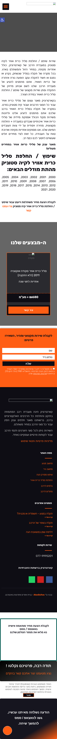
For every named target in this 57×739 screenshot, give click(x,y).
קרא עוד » (49, 517)
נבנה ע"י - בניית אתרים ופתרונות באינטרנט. (28, 595)
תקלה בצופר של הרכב (41, 522)
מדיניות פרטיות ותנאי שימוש (37, 441)
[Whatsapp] (32, 579)
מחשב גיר (48, 469)
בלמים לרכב (47, 485)
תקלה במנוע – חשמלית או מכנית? (35, 513)
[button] (5, 6)
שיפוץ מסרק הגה (45, 474)
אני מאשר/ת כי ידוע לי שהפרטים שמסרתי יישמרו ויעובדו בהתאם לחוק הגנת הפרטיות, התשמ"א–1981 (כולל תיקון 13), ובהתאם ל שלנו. (30, 371)
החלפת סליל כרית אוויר (41, 480)
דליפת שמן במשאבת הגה (39, 532)
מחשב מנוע (47, 463)
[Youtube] (40, 579)
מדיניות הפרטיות (40, 373)
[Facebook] (49, 579)
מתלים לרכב (47, 491)
